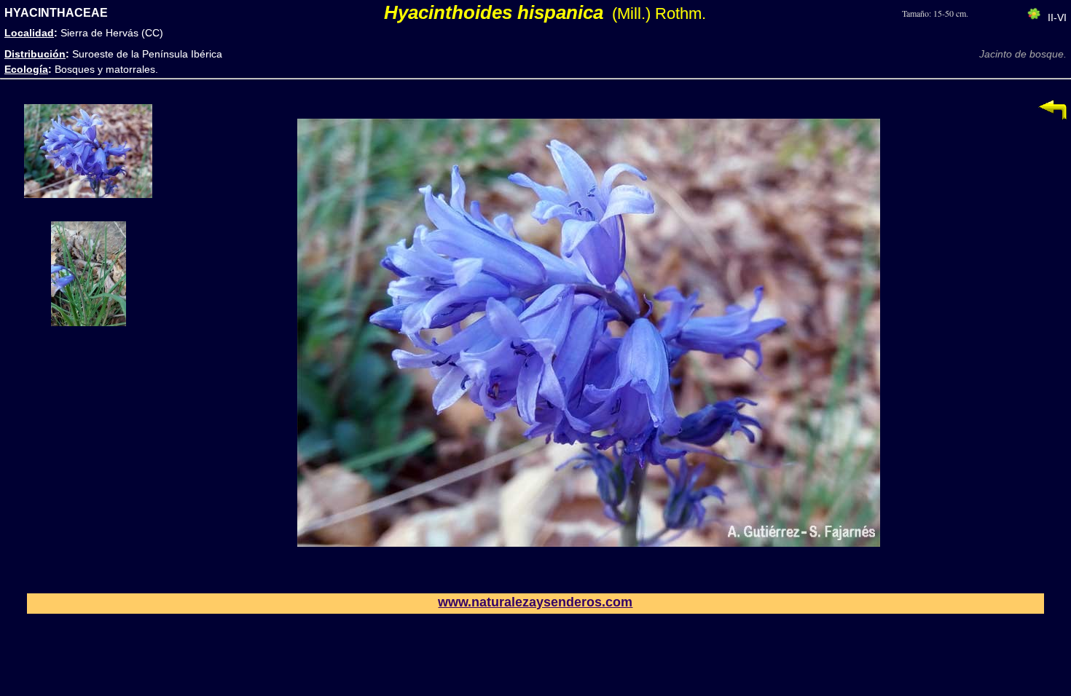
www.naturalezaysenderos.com (535, 602)
